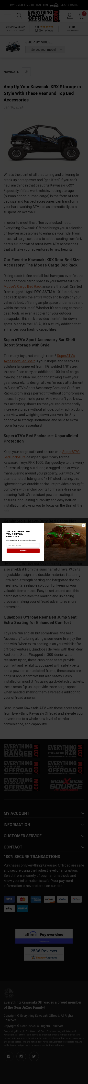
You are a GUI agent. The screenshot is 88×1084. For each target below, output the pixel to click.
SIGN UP (23, 550)
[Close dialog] (83, 525)
